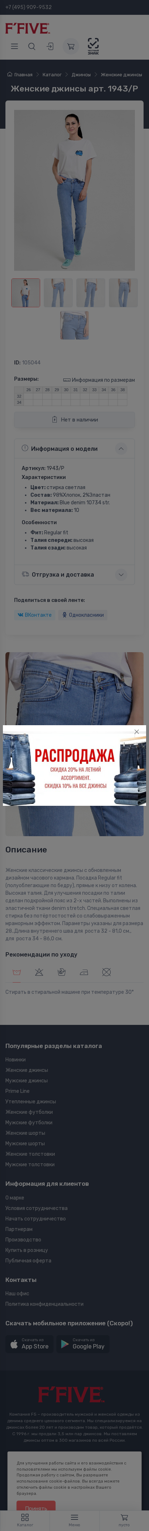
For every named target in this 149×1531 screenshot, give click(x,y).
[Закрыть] (136, 731)
